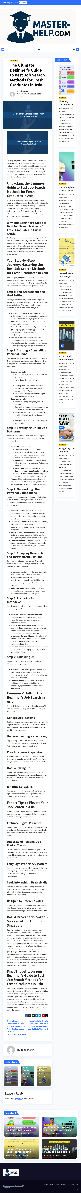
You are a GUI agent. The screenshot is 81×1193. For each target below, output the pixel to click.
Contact (57, 1184)
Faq (77, 1184)
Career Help (13, 60)
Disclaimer (71, 1184)
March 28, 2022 (65, 194)
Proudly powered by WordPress (12, 1186)
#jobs (39, 93)
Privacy (76, 1189)
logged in (18, 1098)
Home (46, 1184)
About (51, 1184)
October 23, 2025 (66, 108)
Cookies (63, 1184)
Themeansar (6, 1188)
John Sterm (24, 91)
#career (33, 93)
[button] (74, 49)
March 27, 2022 (65, 363)
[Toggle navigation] (39, 49)
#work (19, 97)
